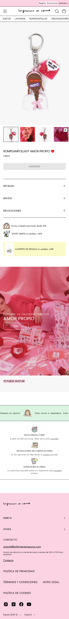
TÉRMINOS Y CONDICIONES (20, 582)
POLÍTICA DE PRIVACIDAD (18, 571)
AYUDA (7, 529)
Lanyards (20, 18)
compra (46, 454)
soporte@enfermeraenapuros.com (22, 547)
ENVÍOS (7, 198)
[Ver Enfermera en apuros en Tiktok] (13, 604)
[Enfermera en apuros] (34, 11)
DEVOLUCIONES (12, 210)
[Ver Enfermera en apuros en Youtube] (28, 604)
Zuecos (7, 18)
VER (16, 326)
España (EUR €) (10, 614)
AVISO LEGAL (51, 582)
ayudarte (58, 470)
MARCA (7, 518)
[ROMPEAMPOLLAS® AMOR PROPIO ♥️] (10, 134)
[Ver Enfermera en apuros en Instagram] (5, 604)
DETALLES (8, 186)
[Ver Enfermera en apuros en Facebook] (21, 604)
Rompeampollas (38, 18)
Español (28, 614)
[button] (56, 11)
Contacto (8, 560)
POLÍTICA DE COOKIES (17, 593)
